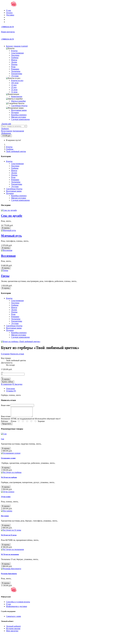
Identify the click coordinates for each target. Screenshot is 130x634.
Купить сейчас (7, 382)
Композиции (16, 96)
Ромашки (15, 69)
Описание (10, 388)
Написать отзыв (17, 354)
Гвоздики (15, 55)
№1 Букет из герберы (9, 477)
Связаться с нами (13, 616)
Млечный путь (11, 235)
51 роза (14, 92)
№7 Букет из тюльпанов (10, 554)
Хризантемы (16, 73)
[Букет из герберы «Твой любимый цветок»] (20, 341)
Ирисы (14, 60)
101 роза (14, 83)
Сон (2, 439)
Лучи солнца (6, 497)
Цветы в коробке (18, 101)
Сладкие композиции (20, 119)
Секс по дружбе (11, 215)
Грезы (5, 275)
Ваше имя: (5, 405)
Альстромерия (17, 53)
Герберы (14, 57)
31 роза (14, 90)
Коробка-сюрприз (19, 115)
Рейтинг (4, 421)
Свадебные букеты (19, 106)
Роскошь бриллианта (9, 573)
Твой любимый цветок (16, 151)
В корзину (6, 228)
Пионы (14, 64)
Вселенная (8, 255)
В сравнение (6, 384)
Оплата (9, 13)
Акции (6, 124)
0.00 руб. (7, 136)
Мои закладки (12, 631)
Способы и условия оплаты (18, 602)
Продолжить (7, 424)
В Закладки (17, 384)
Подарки (15, 112)
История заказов (13, 628)
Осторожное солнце (8, 458)
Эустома (15, 76)
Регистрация (6, 131)
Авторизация (18, 131)
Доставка (10, 15)
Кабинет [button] (5, 129)
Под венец (5, 516)
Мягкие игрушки (18, 117)
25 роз (14, 87)
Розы (13, 67)
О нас (8, 10)
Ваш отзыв (5, 416)
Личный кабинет (13, 626)
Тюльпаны (15, 71)
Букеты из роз (17, 80)
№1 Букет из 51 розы (9, 535)
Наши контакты (8, 32)
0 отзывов (5, 354)
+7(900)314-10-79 (7, 27)
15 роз (14, 85)
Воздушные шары (19, 110)
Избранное (6, 133)
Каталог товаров (17, 46)
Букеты (14, 51)
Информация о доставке (16, 606)
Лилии (14, 62)
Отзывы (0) (11, 391)
